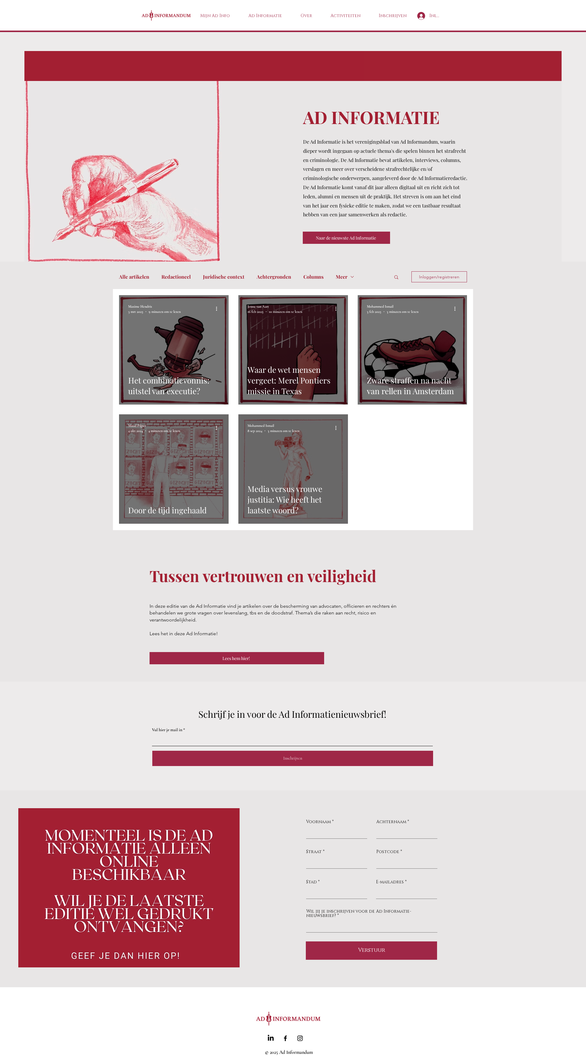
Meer (341, 277)
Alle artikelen (134, 277)
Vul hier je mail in (167, 730)
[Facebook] (285, 1038)
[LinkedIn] (270, 1038)
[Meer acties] (218, 308)
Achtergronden (274, 277)
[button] (396, 277)
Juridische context (223, 277)
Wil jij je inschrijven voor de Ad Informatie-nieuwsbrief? (358, 913)
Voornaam (318, 822)
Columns (313, 277)
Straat (314, 852)
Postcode (387, 852)
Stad (311, 882)
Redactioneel (176, 277)
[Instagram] (300, 1038)
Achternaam (391, 822)
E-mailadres (390, 882)
